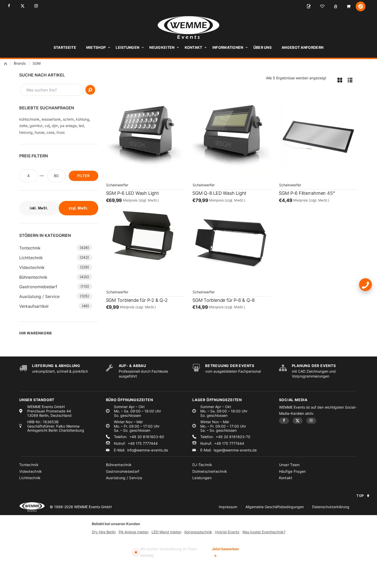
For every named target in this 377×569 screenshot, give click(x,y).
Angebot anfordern (302, 47)
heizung (26, 132)
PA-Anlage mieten (133, 532)
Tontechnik (30, 247)
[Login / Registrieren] (335, 6)
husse (39, 132)
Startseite (65, 47)
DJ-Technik (202, 464)
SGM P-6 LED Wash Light (132, 193)
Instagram (36, 6)
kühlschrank (29, 119)
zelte (23, 125)
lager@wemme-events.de (235, 450)
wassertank (51, 119)
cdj (47, 125)
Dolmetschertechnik (209, 471)
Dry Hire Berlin (104, 532)
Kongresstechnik (198, 532)
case (50, 132)
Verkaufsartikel (33, 306)
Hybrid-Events (227, 532)
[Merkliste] (322, 6)
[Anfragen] (309, 6)
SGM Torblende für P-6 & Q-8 (223, 300)
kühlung (82, 119)
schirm (68, 119)
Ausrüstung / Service (39, 296)
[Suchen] (90, 90)
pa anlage (68, 125)
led (81, 125)
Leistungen (127, 47)
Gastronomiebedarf (38, 286)
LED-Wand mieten (166, 532)
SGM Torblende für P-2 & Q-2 (137, 300)
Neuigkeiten (161, 47)
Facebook (9, 6)
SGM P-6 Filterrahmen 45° (307, 193)
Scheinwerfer (117, 185)
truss (60, 132)
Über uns (262, 47)
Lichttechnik (31, 257)
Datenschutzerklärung (330, 507)
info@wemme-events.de (147, 450)
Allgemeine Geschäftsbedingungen (274, 507)
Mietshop (96, 47)
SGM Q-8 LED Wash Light (219, 193)
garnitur (36, 125)
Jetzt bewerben (225, 552)
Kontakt (193, 47)
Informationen (227, 47)
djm (55, 125)
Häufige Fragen (292, 471)
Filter (83, 175)
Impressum (228, 507)
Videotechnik (32, 267)
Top (360, 496)
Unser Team (289, 464)
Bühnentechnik (33, 277)
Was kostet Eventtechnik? (263, 532)
